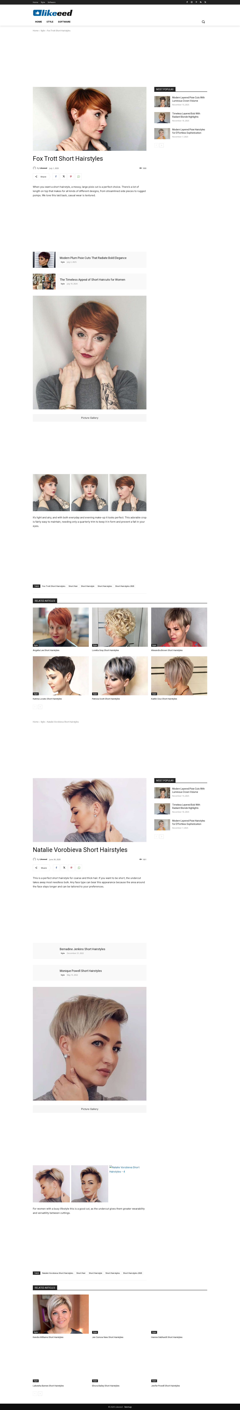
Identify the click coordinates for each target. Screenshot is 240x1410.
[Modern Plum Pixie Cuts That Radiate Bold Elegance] (44, 260)
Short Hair (73, 586)
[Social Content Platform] (59, 12)
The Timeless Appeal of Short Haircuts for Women (92, 279)
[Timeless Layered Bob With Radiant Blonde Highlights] (162, 117)
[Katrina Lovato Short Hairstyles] (61, 675)
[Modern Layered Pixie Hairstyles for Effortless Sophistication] (162, 133)
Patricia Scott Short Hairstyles (106, 699)
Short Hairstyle (87, 586)
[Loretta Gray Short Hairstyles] (120, 627)
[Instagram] (192, 2)
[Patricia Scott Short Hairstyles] (120, 675)
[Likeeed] (35, 168)
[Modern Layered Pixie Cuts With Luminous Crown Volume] (162, 101)
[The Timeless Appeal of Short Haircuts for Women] (44, 281)
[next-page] (162, 145)
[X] (205, 2)
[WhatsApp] (78, 176)
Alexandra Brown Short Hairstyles (167, 650)
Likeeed (43, 168)
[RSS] (201, 2)
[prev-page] (156, 145)
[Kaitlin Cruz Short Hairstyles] (179, 675)
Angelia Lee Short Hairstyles (46, 650)
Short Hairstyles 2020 (124, 586)
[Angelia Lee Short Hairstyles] (61, 627)
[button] (203, 22)
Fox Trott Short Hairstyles (53, 586)
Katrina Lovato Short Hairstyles (47, 699)
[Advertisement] (120, 59)
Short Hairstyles (105, 586)
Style (43, 30)
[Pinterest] (196, 2)
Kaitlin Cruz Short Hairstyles (164, 699)
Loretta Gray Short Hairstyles (105, 650)
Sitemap (128, 1407)
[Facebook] (187, 2)
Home (36, 30)
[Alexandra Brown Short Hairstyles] (179, 627)
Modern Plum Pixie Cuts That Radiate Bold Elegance (93, 258)
